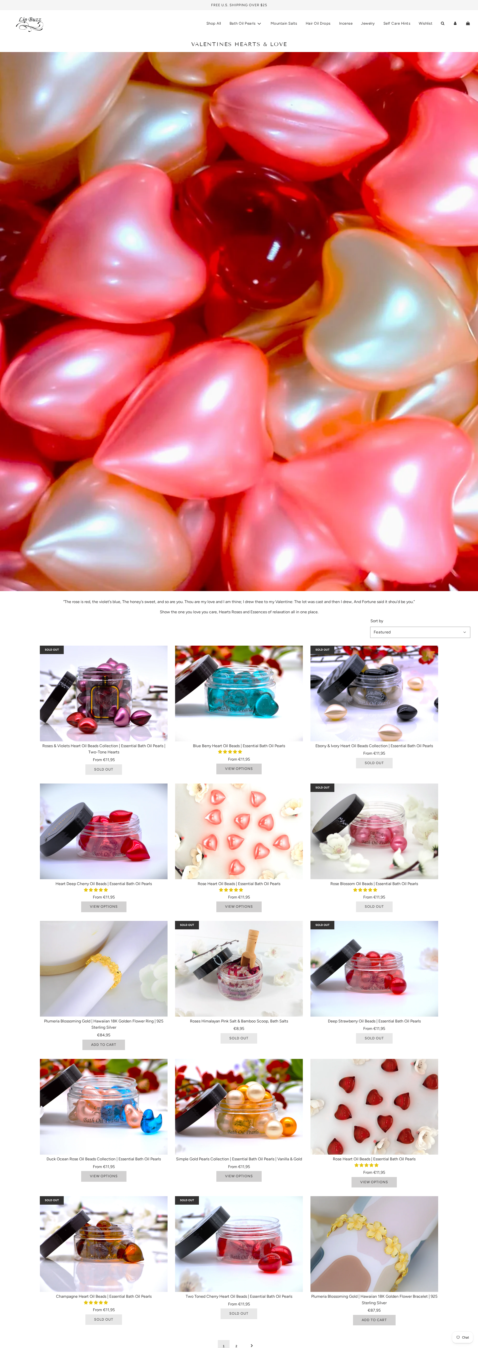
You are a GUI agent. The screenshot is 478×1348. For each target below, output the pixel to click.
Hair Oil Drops (318, 23)
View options (239, 769)
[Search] (442, 23)
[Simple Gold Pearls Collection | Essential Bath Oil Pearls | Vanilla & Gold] (239, 1107)
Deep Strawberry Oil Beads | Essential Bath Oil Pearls (374, 1021)
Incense (346, 23)
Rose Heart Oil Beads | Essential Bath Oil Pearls (239, 883)
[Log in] (455, 23)
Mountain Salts (284, 23)
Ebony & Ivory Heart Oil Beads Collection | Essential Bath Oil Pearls (374, 745)
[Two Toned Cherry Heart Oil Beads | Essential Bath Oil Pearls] (239, 1244)
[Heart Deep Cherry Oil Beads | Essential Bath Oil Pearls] (104, 831)
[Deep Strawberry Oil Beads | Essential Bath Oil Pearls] (374, 969)
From (104, 759)
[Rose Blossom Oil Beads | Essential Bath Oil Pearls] (374, 831)
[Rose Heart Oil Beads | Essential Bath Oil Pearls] (239, 831)
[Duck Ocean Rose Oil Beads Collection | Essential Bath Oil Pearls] (104, 1107)
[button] (230, 751)
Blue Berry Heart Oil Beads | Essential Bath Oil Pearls (239, 745)
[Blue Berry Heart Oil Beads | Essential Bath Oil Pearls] (239, 693)
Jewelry (368, 23)
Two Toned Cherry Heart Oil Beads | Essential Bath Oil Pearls (239, 1296)
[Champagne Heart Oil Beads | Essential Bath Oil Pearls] (104, 1244)
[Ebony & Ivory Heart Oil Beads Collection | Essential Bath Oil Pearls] (374, 693)
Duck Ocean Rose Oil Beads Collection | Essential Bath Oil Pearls (104, 1159)
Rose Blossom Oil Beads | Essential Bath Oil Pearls (374, 883)
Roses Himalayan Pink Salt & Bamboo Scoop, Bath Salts (239, 1021)
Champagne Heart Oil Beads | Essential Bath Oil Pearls (104, 1296)
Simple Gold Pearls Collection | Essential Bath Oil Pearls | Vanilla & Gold (239, 1159)
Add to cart (103, 1045)
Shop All (213, 23)
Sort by (376, 621)
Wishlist (425, 23)
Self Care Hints (397, 23)
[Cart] (468, 23)
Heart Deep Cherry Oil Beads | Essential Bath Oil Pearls (104, 883)
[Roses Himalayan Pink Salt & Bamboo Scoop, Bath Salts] (239, 969)
